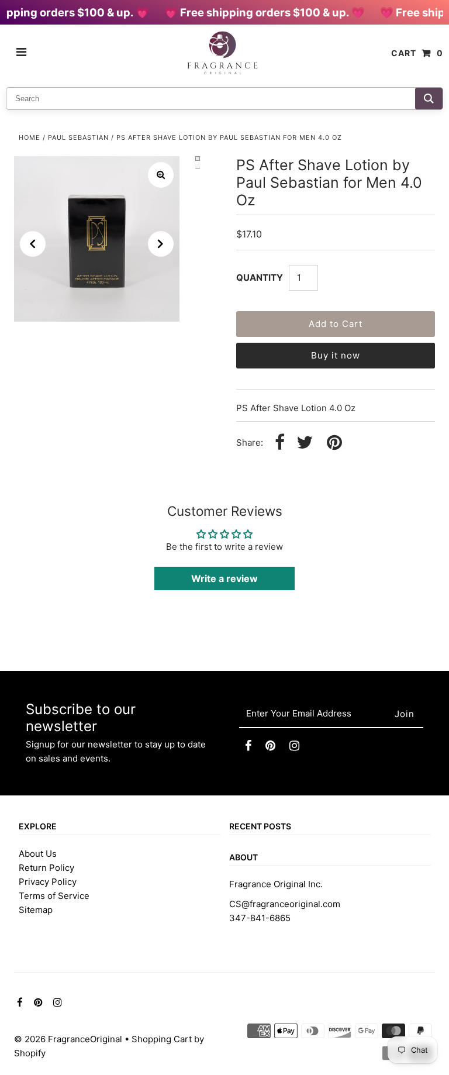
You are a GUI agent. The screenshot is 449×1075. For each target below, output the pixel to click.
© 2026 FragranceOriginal (68, 1039)
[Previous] (33, 244)
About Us (38, 853)
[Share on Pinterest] (334, 443)
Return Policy (46, 867)
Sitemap (36, 909)
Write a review (224, 578)
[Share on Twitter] (304, 443)
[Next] (161, 244)
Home (29, 137)
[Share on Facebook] (280, 443)
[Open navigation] (22, 53)
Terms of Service (54, 895)
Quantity (259, 277)
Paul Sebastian (78, 137)
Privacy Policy (48, 881)
